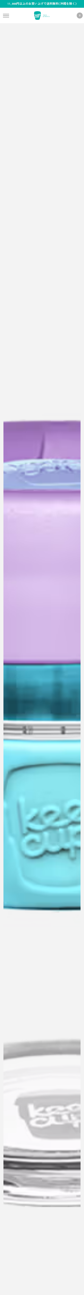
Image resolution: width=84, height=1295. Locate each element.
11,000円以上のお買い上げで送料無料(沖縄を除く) (42, 3)
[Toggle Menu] (6, 15)
